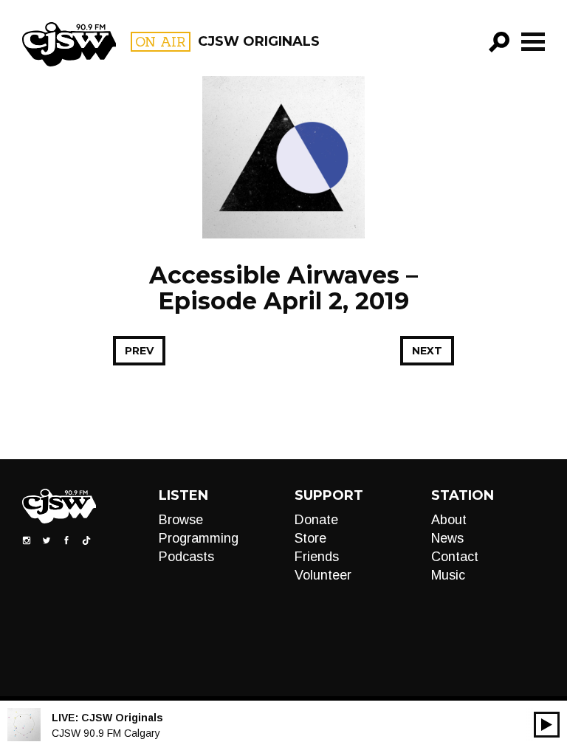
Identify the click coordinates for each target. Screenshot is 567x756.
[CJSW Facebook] (66, 539)
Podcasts (186, 556)
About (449, 519)
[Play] (547, 725)
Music (448, 575)
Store (310, 538)
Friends (317, 556)
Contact (454, 556)
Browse (181, 519)
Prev (139, 350)
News (447, 538)
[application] (547, 725)
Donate (316, 519)
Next (427, 350)
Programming (198, 538)
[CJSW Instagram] (26, 539)
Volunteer (323, 575)
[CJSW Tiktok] (86, 539)
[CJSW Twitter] (46, 539)
